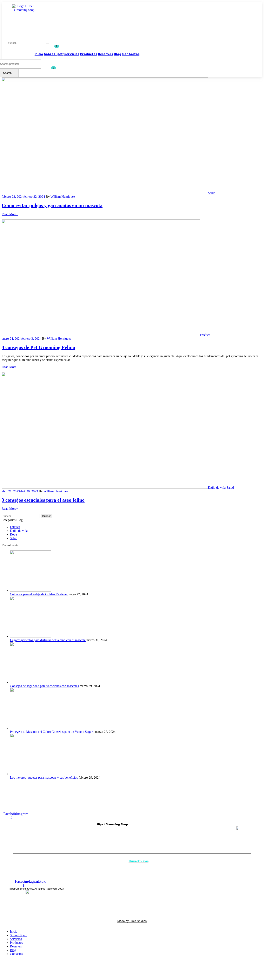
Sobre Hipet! (54, 54)
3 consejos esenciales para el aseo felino (43, 500)
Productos (88, 54)
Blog (117, 54)
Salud (211, 193)
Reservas (105, 54)
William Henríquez (63, 196)
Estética (205, 335)
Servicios (71, 54)
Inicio (39, 54)
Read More (10, 214)
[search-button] (47, 43)
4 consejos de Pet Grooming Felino (38, 347)
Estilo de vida (217, 487)
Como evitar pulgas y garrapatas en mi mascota (52, 205)
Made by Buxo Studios (132, 921)
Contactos (130, 54)
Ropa (13, 534)
